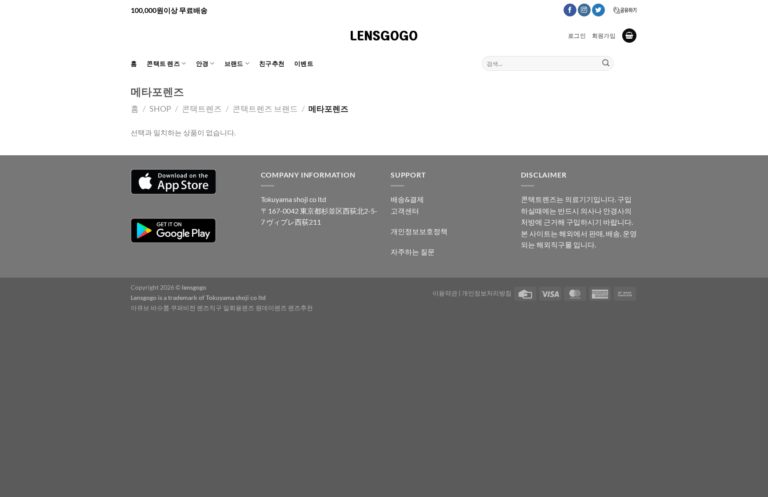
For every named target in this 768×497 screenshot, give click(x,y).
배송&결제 (407, 199)
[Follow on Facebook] (570, 10)
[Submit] (605, 63)
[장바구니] (629, 35)
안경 (202, 63)
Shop (160, 108)
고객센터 (405, 210)
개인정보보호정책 (419, 231)
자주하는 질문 (413, 251)
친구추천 (271, 63)
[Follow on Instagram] (584, 10)
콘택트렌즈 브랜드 (265, 108)
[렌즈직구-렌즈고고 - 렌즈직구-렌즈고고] (384, 35)
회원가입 (604, 35)
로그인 (577, 35)
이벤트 (303, 63)
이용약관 (444, 293)
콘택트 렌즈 (163, 63)
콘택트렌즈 (202, 108)
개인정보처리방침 (487, 293)
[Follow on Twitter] (598, 10)
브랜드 (234, 63)
